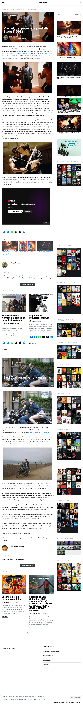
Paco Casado (13, 36)
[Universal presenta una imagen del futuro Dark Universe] (45, 246)
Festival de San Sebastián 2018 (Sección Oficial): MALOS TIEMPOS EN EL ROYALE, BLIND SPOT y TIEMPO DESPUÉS (40, 603)
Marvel (15, 278)
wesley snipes (48, 278)
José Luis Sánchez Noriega (11, 323)
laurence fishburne (7, 278)
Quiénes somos (47, 660)
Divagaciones (13, 15)
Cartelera (6, 297)
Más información (48, 655)
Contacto (46, 664)
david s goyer (24, 276)
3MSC (3, 559)
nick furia (20, 278)
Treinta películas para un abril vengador (67, 96)
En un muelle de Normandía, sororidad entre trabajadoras (13, 317)
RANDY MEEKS (36, 613)
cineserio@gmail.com (8, 648)
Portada (12, 9)
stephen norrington (38, 278)
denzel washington (43, 276)
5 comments (21, 384)
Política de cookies (48, 646)
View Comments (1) (27, 284)
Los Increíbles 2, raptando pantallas (12, 597)
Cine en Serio (41, 2)
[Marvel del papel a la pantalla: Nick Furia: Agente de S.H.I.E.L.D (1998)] (10, 246)
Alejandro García (36, 321)
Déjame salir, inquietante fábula (39, 316)
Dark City (36, 58)
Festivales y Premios (43, 578)
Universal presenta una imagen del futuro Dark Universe (69, 78)
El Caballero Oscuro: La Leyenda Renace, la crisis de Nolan (68, 133)
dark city (17, 276)
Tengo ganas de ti (19, 559)
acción (4, 276)
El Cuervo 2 (25, 53)
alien (7, 276)
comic (12, 276)
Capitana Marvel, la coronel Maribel (66, 57)
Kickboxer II (17, 53)
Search (77, 14)
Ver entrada (5, 349)
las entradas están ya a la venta (39, 432)
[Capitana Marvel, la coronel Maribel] (27, 246)
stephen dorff (28, 278)
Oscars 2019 (20, 578)
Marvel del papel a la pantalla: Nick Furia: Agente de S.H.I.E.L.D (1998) (9, 253)
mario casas (9, 559)
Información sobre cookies (51, 651)
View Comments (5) (27, 565)
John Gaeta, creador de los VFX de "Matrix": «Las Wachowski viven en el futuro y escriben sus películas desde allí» (68, 111)
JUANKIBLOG (7, 602)
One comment (22, 38)
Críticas (6, 15)
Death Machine (27, 106)
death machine (33, 276)
